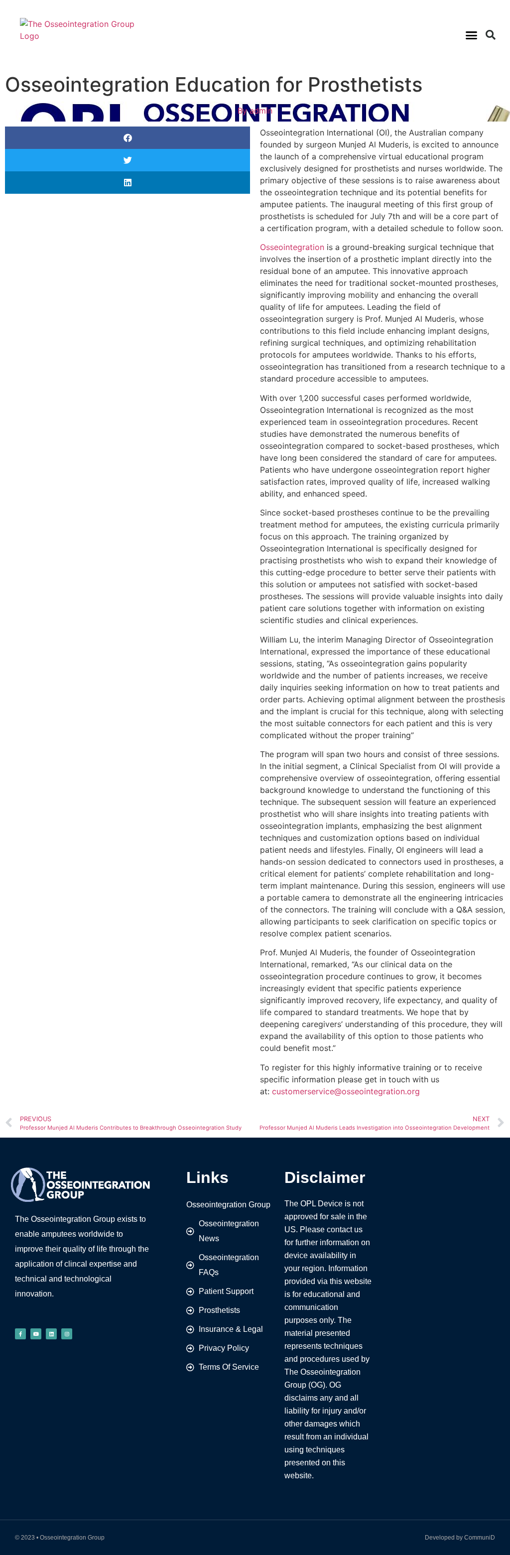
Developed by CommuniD (460, 1537)
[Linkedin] (51, 1333)
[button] (471, 34)
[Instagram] (66, 1333)
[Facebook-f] (20, 1333)
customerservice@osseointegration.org (346, 1091)
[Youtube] (35, 1333)
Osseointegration (292, 247)
